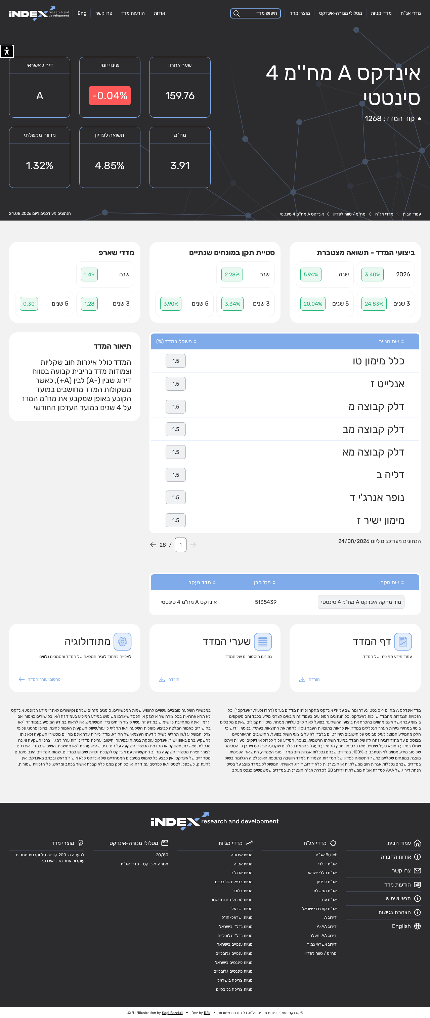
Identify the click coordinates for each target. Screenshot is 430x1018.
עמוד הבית (412, 214)
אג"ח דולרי (327, 863)
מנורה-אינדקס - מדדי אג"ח (144, 863)
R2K (207, 1013)
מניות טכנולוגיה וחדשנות (231, 899)
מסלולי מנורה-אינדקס (340, 13)
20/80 (162, 854)
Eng (82, 13)
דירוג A (330, 917)
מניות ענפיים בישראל (235, 944)
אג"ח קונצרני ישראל (319, 908)
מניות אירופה (242, 854)
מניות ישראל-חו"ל (237, 917)
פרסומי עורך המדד (44, 679)
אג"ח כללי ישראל (322, 872)
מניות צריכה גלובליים (234, 989)
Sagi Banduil (172, 1013)
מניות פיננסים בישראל (234, 962)
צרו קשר (103, 13)
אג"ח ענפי (328, 899)
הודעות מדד (133, 13)
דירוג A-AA (327, 926)
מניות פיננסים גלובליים (233, 971)
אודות (159, 13)
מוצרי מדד (300, 13)
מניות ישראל (242, 908)
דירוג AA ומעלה (323, 935)
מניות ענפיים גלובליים (234, 953)
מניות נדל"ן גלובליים (235, 935)
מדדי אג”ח (411, 13)
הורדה (314, 679)
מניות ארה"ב (242, 872)
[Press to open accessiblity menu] (7, 51)
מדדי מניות (381, 13)
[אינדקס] (39, 13)
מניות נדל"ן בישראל (236, 926)
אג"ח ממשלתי (324, 890)
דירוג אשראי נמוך (322, 944)
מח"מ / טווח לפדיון (349, 214)
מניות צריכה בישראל (235, 980)
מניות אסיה (243, 863)
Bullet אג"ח (326, 854)
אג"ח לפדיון (327, 881)
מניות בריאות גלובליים (234, 881)
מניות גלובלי (242, 890)
